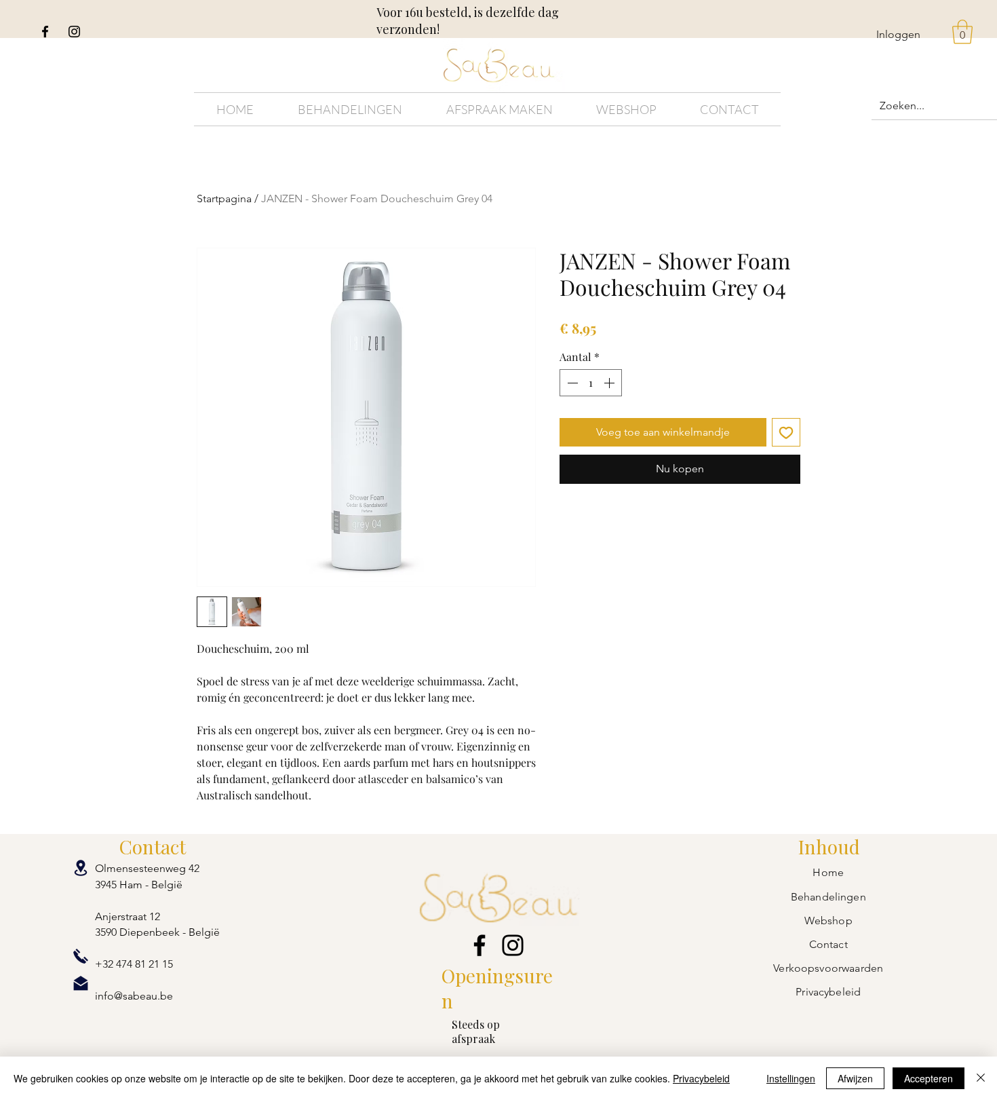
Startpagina (224, 198)
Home (828, 872)
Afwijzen (855, 1078)
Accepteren (928, 1078)
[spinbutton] (591, 383)
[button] (962, 32)
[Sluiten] (981, 1078)
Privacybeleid (701, 1078)
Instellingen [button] (790, 1078)
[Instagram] (74, 31)
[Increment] (610, 383)
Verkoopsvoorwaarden (828, 968)
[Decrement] (571, 383)
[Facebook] (45, 31)
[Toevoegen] (786, 432)
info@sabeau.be (134, 995)
